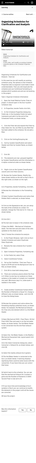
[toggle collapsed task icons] (24, 2)
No (31, 410)
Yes (22, 410)
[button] (18, 8)
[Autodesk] (10, 2)
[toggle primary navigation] (3, 2)
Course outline (8, 14)
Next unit (29, 14)
